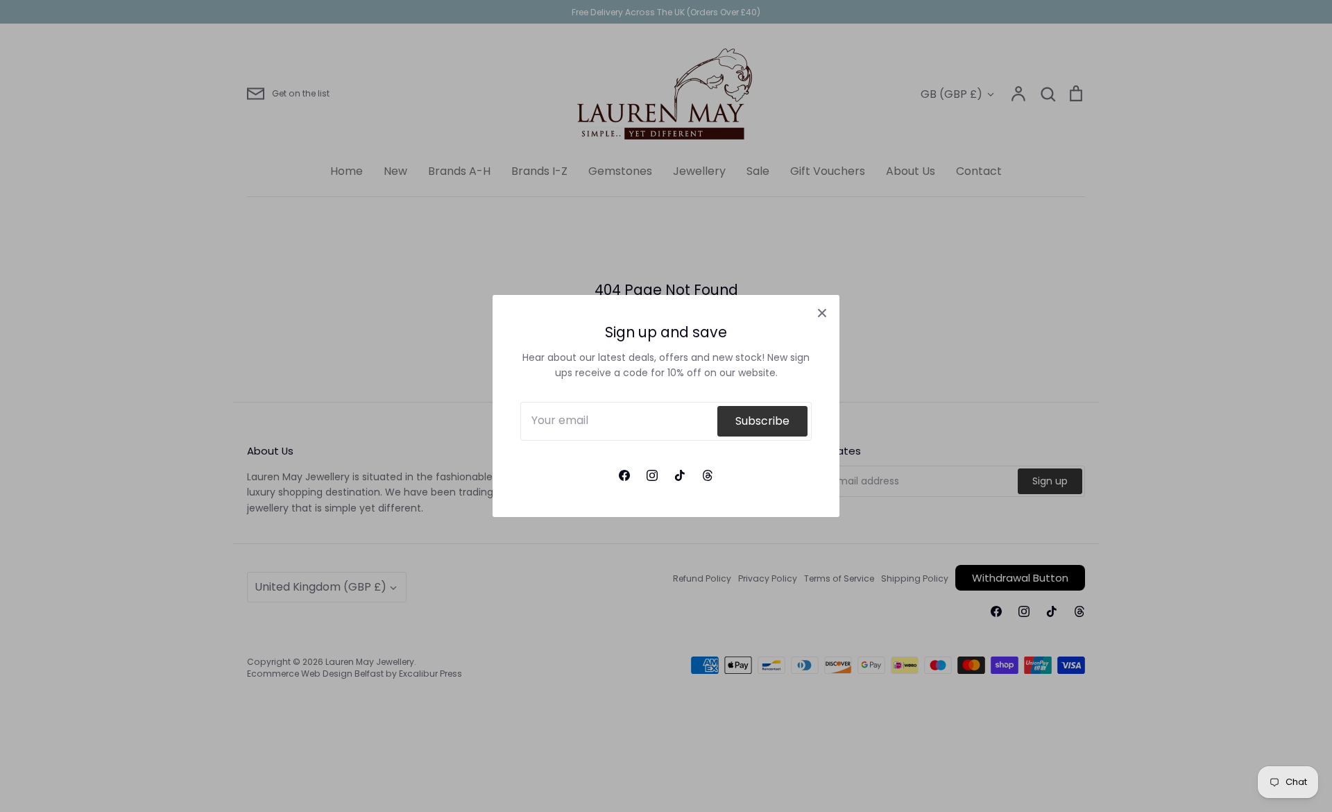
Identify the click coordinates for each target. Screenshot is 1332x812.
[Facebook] (624, 475)
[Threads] (708, 475)
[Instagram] (652, 475)
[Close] (822, 312)
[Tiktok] (680, 475)
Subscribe (762, 421)
